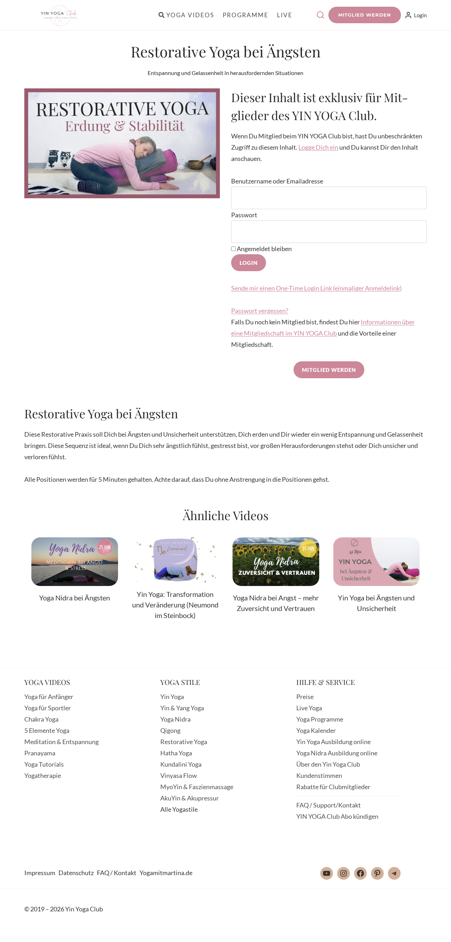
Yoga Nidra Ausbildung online (336, 753)
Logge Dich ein (318, 147)
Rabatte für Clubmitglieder (333, 787)
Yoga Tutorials (44, 764)
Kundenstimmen (319, 775)
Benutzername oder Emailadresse (277, 181)
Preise (305, 696)
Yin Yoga (172, 696)
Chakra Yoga (41, 719)
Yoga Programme (319, 719)
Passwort (244, 215)
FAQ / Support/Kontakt (328, 805)
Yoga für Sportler (47, 708)
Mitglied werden (364, 15)
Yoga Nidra (175, 719)
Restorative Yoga (183, 742)
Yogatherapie (42, 775)
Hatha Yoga (176, 753)
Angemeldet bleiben (264, 248)
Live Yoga (309, 708)
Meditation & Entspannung (61, 742)
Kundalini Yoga (181, 764)
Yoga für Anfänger (48, 696)
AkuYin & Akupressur (189, 798)
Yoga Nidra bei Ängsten (74, 597)
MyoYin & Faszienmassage (196, 787)
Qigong (170, 730)
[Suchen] (320, 15)
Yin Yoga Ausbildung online (333, 742)
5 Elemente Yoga (46, 730)
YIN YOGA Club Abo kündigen (337, 816)
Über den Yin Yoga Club (328, 764)
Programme (245, 15)
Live (284, 15)
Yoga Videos (190, 15)
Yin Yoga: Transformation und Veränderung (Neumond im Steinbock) (175, 604)
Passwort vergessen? (259, 310)
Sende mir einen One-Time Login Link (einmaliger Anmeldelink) (316, 288)
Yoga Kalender (316, 730)
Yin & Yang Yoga (182, 708)
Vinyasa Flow (178, 775)
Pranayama (39, 753)
